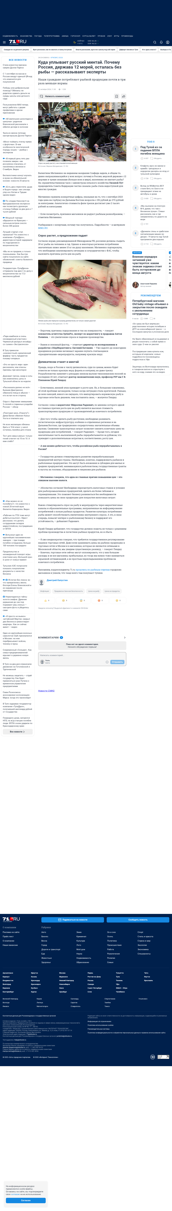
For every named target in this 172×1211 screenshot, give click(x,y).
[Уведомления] (161, 42)
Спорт (140, 932)
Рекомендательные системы (99, 1029)
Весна (44, 941)
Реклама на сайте (11, 932)
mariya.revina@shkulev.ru (12, 1051)
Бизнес (44, 936)
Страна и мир (144, 941)
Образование (82, 962)
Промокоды (127, 36)
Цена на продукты (112, 591)
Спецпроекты (144, 954)
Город (44, 945)
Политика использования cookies (100, 1025)
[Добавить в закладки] (116, 96)
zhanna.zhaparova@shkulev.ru (14, 1047)
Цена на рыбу (93, 591)
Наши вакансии (10, 945)
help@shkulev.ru (20, 1040)
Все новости (18, 59)
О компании (8, 941)
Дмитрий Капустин (57, 580)
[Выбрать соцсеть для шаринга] (123, 96)
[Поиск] (155, 42)
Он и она (111, 932)
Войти (47, 663)
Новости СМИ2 (46, 690)
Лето (78, 945)
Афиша (65, 36)
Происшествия (114, 945)
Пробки (101, 36)
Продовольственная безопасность (68, 591)
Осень (110, 936)
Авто (43, 932)
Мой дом (80, 949)
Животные (46, 958)
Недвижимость (10, 36)
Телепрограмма (52, 36)
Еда (43, 954)
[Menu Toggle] (4, 42)
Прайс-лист (8, 936)
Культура (80, 941)
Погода (38, 36)
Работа (110, 949)
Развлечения (113, 954)
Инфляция (44, 591)
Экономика (143, 949)
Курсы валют (89, 36)
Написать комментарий (57, 96)
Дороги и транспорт (50, 949)
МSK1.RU (43, 228)
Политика (112, 941)
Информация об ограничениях (99, 1021)
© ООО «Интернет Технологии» (45, 1057)
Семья (110, 962)
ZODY (109, 36)
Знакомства (26, 36)
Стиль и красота (145, 936)
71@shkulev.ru (31, 1034)
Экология (142, 945)
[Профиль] (167, 42)
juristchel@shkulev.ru (64, 1036)
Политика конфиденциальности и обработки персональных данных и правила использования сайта (126, 1033)
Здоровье (46, 962)
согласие (15, 1194)
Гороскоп (75, 36)
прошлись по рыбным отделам (93, 569)
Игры (116, 36)
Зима (78, 932)
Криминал (81, 936)
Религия (111, 958)
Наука (79, 954)
